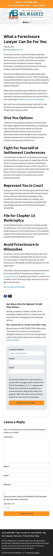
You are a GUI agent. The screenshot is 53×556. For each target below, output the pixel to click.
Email (12, 367)
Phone (12, 358)
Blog (37, 536)
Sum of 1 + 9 (9, 503)
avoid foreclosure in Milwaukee (31, 99)
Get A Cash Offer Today (19, 5)
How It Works (36, 533)
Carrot (37, 553)
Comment (8, 437)
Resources (18, 536)
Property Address (17, 349)
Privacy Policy (28, 536)
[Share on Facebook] (5, 296)
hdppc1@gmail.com (14, 49)
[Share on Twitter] (10, 296)
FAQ (44, 533)
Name (7, 466)
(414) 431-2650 (12, 340)
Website (7, 484)
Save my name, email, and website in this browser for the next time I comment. (25, 498)
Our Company (39, 5)
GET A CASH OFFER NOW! (14, 287)
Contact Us (25, 533)
